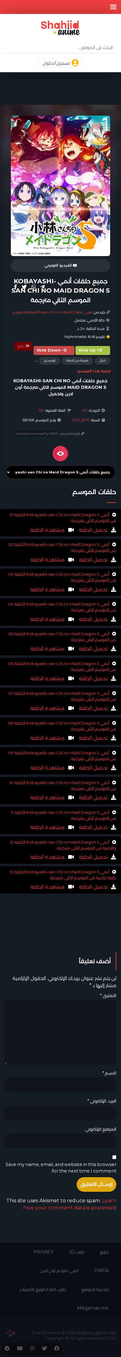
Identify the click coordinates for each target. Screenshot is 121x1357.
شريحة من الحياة (77, 360)
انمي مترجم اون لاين (59, 1270)
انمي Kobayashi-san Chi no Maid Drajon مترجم (52, 312)
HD (84, 410)
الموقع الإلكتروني (100, 1129)
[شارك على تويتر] (24, 287)
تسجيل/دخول (57, 63)
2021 (76, 420)
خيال (102, 360)
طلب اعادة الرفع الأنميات (43, 1289)
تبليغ (21, 346)
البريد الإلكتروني (101, 1101)
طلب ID (76, 1252)
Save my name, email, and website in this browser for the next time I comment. (61, 1168)
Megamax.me (93, 1308)
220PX (10, 1333)
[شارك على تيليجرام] (42, 287)
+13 (41, 410)
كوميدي (50, 360)
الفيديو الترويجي (58, 265)
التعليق (108, 995)
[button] (113, 7)
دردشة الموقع (95, 1289)
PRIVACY (44, 1252)
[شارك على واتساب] (33, 287)
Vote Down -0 (52, 350)
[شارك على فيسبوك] (15, 287)
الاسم (109, 1073)
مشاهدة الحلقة (47, 530)
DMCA (101, 1270)
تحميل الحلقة (92, 530)
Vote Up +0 (90, 350)
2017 (86, 420)
